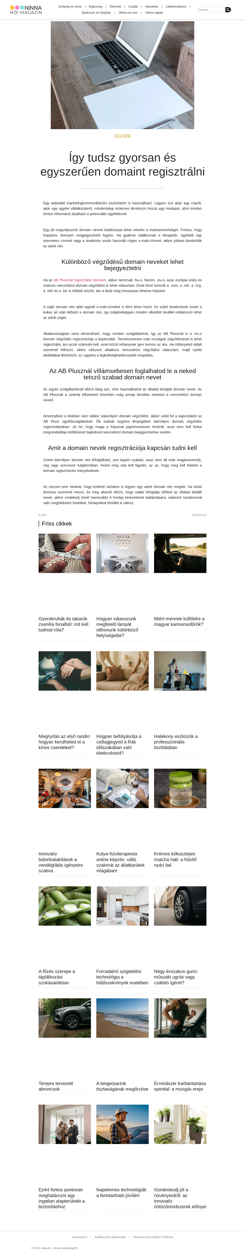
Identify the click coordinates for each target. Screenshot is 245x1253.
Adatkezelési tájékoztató (110, 1237)
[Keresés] (228, 9)
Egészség (95, 6)
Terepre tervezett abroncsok (56, 1086)
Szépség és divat (69, 6)
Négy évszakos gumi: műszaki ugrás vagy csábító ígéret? (176, 977)
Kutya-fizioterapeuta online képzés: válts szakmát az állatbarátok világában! (120, 862)
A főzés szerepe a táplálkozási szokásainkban (57, 977)
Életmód (115, 6)
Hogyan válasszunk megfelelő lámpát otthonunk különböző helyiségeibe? (117, 627)
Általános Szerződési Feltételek (153, 1237)
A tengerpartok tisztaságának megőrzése (122, 1086)
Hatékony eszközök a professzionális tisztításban (176, 742)
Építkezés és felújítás (96, 12)
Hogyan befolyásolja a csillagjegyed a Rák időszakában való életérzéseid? (118, 745)
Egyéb (122, 136)
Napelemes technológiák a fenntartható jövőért (121, 1192)
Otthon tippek (154, 12)
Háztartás (151, 6)
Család (133, 6)
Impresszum (79, 1237)
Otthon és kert (128, 12)
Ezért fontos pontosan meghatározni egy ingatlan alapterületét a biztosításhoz (62, 1198)
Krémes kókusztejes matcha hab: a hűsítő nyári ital (175, 859)
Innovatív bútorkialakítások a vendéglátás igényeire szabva (61, 862)
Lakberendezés (176, 6)
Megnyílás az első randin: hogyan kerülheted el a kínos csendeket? (65, 742)
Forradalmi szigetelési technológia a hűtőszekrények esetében (122, 977)
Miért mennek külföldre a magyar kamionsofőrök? (179, 621)
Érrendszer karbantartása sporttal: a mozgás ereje (180, 1086)
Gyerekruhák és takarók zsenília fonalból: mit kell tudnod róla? (63, 624)
